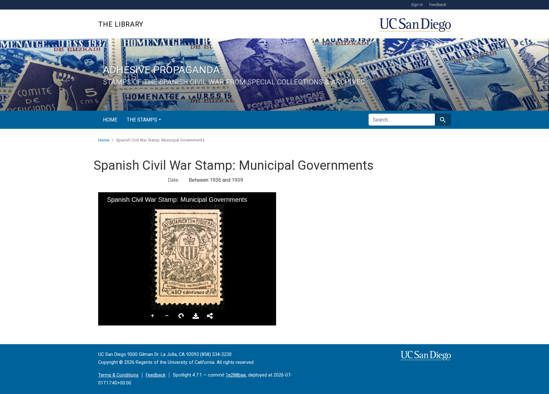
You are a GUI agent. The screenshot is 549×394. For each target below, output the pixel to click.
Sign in (417, 5)
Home (110, 120)
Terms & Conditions (118, 375)
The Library (120, 24)
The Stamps (142, 120)
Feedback (437, 5)
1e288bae (236, 375)
